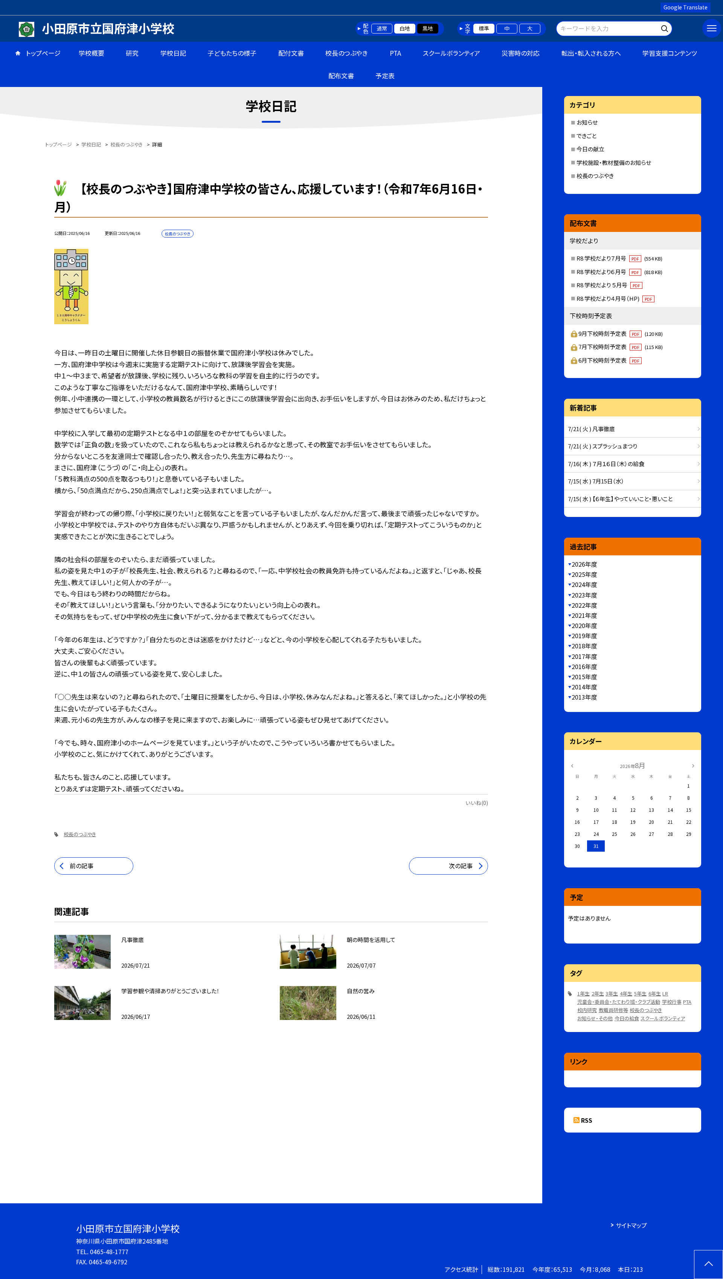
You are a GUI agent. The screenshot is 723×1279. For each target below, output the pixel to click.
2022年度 (584, 605)
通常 (382, 28)
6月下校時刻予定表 (608, 360)
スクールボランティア (451, 53)
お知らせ (587, 122)
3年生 (612, 993)
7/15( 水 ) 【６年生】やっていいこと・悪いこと (620, 499)
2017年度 (584, 656)
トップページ (43, 53)
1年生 (583, 993)
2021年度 (584, 615)
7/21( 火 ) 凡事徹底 (591, 429)
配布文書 (341, 75)
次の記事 (461, 865)
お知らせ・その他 (595, 1018)
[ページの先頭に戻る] (708, 1264)
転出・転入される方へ (591, 53)
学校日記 (173, 53)
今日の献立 (590, 149)
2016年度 (584, 666)
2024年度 (584, 584)
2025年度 (584, 574)
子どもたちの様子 (231, 53)
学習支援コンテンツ (669, 53)
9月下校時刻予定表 (620, 333)
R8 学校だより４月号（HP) (614, 298)
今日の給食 (627, 1018)
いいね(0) (476, 802)
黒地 (428, 28)
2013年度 (584, 696)
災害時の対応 (521, 53)
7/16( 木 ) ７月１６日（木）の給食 (606, 464)
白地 (405, 28)
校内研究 (587, 1010)
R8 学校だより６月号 (619, 272)
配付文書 (291, 53)
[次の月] (693, 765)
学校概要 (91, 53)
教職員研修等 (613, 1010)
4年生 (626, 993)
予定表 (385, 75)
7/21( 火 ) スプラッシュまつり (602, 446)
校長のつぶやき (346, 53)
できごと (586, 136)
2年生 (598, 993)
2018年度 (584, 645)
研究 (132, 53)
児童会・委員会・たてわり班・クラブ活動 (618, 1001)
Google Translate (686, 7)
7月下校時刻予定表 (620, 347)
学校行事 (672, 1001)
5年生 (640, 993)
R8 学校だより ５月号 (608, 285)
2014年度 (584, 686)
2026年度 (584, 564)
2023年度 (584, 594)
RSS (586, 1120)
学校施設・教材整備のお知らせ (614, 162)
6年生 (654, 993)
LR (665, 993)
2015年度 (584, 676)
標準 (484, 28)
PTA (395, 53)
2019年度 (584, 635)
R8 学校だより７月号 (619, 258)
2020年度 (584, 625)
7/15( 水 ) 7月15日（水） (596, 481)
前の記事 (81, 865)
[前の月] (572, 765)
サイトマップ (631, 1225)
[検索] (666, 27)
